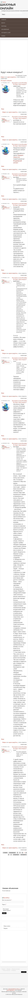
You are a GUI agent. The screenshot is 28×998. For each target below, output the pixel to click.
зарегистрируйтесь (11, 77)
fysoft (3, 205)
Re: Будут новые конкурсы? (19, 84)
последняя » (23, 854)
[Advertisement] (14, 56)
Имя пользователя (7, 900)
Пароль (4, 904)
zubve (3, 279)
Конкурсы (14, 970)
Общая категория (16, 969)
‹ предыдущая (12, 852)
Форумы (3, 26)
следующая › (16, 854)
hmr (2, 84)
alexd (3, 176)
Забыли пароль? (7, 910)
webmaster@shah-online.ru (14, 988)
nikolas (3, 118)
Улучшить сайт (6, 32)
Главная (3, 19)
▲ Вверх (24, 972)
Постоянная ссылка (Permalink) (19, 82)
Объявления (5, 29)
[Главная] (3, 2)
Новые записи (7, 926)
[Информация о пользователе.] (6, 92)
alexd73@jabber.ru (11, 990)
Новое (3, 35)
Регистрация (6, 909)
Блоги (3, 23)
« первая (5, 852)
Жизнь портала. (6, 970)
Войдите (3, 77)
